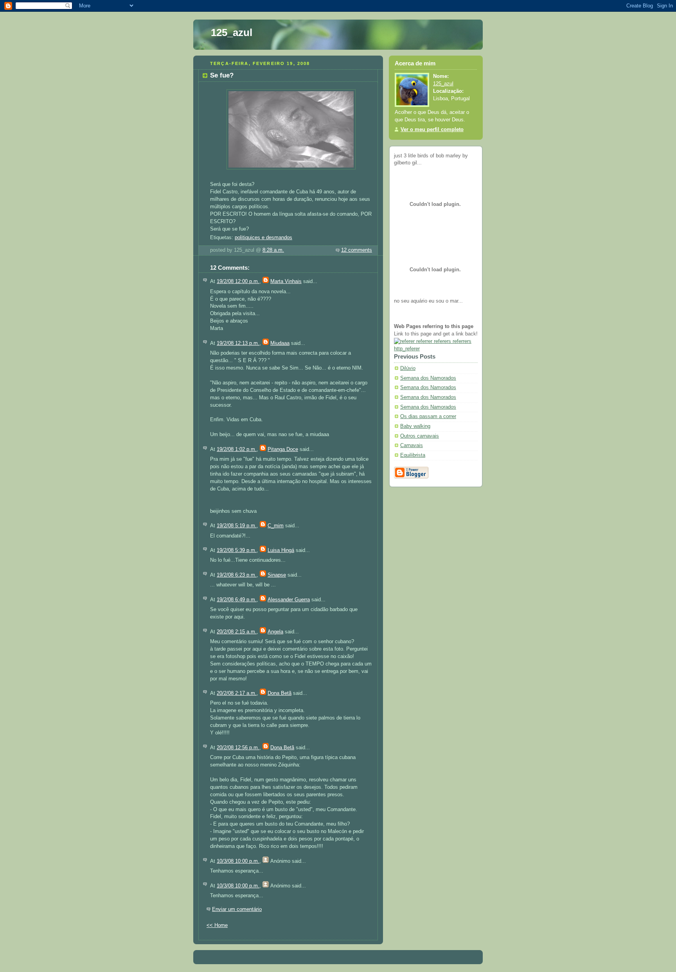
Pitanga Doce (283, 449)
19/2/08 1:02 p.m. (237, 449)
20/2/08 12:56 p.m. (238, 747)
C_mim (276, 525)
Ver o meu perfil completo (432, 129)
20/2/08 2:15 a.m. (237, 632)
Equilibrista (412, 455)
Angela (275, 632)
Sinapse (277, 575)
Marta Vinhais (286, 281)
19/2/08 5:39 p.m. (237, 550)
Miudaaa (279, 343)
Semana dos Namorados (428, 378)
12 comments (356, 250)
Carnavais (411, 445)
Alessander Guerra (289, 599)
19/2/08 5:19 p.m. (237, 525)
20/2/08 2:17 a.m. (237, 693)
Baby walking (415, 426)
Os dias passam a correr (428, 416)
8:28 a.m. (273, 250)
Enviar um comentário (237, 909)
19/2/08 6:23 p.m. (237, 575)
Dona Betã (279, 693)
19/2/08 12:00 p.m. (238, 281)
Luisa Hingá (281, 550)
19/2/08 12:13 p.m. (238, 343)
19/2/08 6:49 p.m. (237, 599)
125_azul (231, 32)
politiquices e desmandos (263, 237)
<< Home (217, 925)
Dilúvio (407, 368)
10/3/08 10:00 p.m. (238, 861)
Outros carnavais (419, 436)
